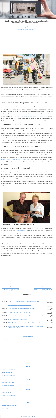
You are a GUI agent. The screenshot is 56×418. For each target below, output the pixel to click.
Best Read (4, 339)
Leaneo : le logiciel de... (7, 372)
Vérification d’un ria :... (7, 392)
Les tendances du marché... (8, 385)
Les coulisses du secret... (7, 411)
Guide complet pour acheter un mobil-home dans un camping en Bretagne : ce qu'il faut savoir (42, 289)
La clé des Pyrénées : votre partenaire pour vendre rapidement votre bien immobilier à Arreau (10, 289)
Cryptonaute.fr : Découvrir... (8, 382)
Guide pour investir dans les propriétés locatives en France (21, 308)
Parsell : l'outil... (5, 408)
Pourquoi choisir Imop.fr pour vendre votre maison (19, 305)
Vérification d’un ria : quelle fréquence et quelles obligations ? (22, 298)
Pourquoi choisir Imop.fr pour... (9, 398)
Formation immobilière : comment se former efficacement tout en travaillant (25, 315)
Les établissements (20, 230)
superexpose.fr (27, 26)
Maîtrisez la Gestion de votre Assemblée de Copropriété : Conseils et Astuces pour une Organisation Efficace (26, 323)
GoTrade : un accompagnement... (9, 405)
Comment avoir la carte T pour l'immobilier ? (18, 319)
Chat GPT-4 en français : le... (8, 369)
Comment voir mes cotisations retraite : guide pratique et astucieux (23, 301)
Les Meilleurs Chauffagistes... (8, 375)
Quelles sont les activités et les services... (26, 29)
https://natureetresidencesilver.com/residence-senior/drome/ (32, 116)
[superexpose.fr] (28, 9)
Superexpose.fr (28, 416)
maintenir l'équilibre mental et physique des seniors (13, 159)
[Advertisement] (26, 41)
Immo (26, 27)
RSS (33, 416)
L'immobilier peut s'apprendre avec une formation (19, 312)
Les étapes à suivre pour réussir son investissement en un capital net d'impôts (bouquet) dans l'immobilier (26, 327)
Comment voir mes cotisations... (9, 395)
